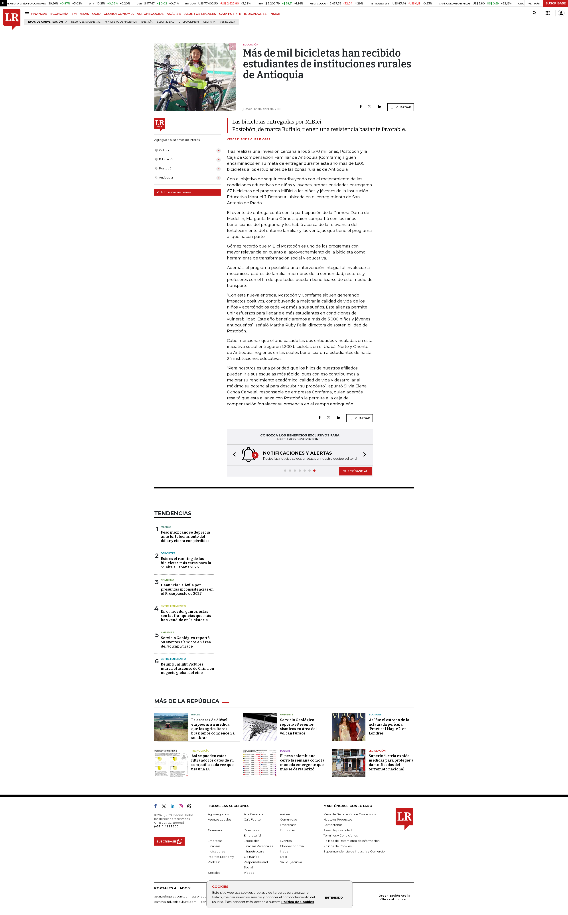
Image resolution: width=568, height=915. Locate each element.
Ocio (283, 856)
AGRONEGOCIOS (150, 14)
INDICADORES (255, 14)
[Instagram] (182, 807)
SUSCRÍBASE (556, 3)
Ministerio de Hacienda (121, 21)
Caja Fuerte (252, 819)
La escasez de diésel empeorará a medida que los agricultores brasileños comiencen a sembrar (213, 729)
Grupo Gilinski (189, 21)
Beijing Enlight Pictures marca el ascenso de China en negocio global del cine (187, 668)
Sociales (375, 714)
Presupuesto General (84, 21)
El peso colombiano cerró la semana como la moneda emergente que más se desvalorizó (302, 762)
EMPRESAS (80, 14)
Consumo (215, 830)
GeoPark (209, 21)
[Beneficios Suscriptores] (547, 13)
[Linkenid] (174, 807)
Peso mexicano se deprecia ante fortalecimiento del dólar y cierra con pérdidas (185, 536)
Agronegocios (218, 814)
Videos (249, 872)
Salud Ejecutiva (291, 862)
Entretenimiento (173, 606)
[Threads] (191, 807)
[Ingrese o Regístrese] (561, 13)
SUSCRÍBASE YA (355, 471)
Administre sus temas (175, 192)
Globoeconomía (292, 846)
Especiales (251, 840)
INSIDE (275, 14)
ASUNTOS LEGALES (200, 14)
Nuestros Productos (337, 819)
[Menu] (27, 14)
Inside (284, 851)
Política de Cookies (297, 902)
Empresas (215, 840)
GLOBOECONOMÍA (119, 14)
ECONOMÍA (59, 14)
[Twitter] (370, 107)
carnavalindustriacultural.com (175, 901)
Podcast (214, 862)
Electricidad (165, 21)
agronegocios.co (204, 896)
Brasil (195, 714)
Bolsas (285, 750)
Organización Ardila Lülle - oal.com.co (394, 897)
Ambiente (167, 632)
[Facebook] (361, 107)
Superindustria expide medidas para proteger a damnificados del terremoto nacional (391, 762)
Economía (287, 830)
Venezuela (227, 21)
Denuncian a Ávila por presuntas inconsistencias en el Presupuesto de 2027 (187, 589)
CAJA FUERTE (230, 14)
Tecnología (200, 750)
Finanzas (214, 846)
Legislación (377, 750)
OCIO (96, 14)
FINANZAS (39, 14)
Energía (146, 21)
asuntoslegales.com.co (170, 896)
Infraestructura (254, 851)
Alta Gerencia (253, 814)
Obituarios (251, 856)
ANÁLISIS (174, 14)
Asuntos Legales (219, 819)
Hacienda (167, 579)
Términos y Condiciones (340, 835)
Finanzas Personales (258, 846)
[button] (233, 455)
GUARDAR (403, 107)
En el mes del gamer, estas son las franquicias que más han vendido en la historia (186, 615)
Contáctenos (332, 825)
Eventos (286, 840)
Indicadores (216, 851)
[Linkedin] (379, 107)
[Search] (534, 13)
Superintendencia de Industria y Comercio (354, 851)
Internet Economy (221, 856)
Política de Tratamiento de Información (351, 840)
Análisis (285, 814)
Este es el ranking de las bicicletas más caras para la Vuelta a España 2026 (186, 563)
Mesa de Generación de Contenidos (349, 814)
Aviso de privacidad (337, 830)
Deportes (168, 553)
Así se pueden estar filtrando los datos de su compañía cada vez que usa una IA (212, 762)
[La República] (11, 19)
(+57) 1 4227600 (166, 826)
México (166, 526)
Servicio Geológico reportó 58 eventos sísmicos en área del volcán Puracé (186, 642)
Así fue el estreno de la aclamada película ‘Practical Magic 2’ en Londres (389, 726)
